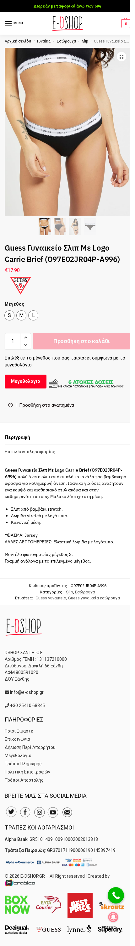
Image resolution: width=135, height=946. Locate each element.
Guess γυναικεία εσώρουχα (94, 598)
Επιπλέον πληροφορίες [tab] (30, 452)
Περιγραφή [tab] (17, 437)
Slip (85, 41)
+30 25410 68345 (27, 705)
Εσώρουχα (66, 41)
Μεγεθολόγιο (25, 381)
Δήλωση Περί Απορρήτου (30, 747)
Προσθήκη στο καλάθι (81, 341)
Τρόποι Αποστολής (24, 780)
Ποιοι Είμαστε (19, 731)
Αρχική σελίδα (18, 41)
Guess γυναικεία (50, 598)
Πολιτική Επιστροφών (27, 771)
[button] (125, 23)
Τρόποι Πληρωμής (23, 763)
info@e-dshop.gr (27, 692)
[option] (9, 315)
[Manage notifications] (113, 917)
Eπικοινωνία (17, 739)
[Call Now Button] (116, 895)
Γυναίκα (44, 41)
